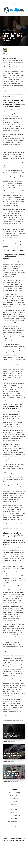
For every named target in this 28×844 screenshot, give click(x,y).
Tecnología (12, 824)
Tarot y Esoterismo (9, 31)
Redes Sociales (13, 815)
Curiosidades (12, 793)
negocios (12, 813)
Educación (12, 798)
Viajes (12, 827)
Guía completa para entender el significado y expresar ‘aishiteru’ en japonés (12, 774)
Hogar (12, 804)
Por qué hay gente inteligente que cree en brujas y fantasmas (12, 735)
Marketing (12, 807)
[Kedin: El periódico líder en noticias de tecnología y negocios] (14, 13)
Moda (12, 810)
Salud (12, 818)
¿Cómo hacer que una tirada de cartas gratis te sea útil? (12, 755)
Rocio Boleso (6, 55)
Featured (13, 801)
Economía (12, 796)
